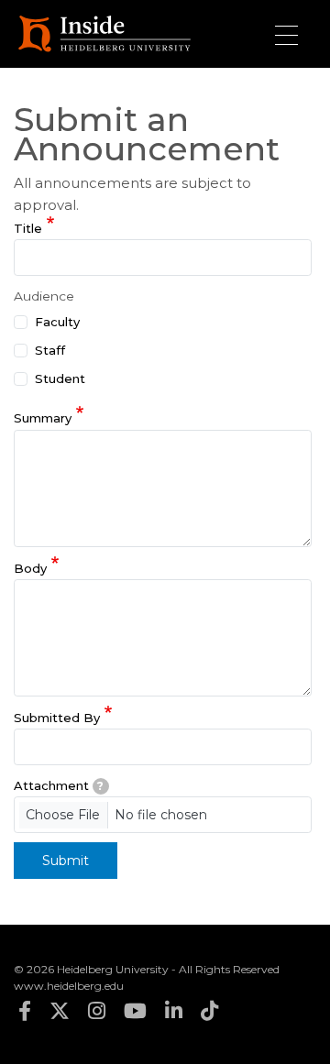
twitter (60, 1011)
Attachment (59, 785)
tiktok (209, 1011)
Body (30, 568)
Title (28, 228)
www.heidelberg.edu (69, 986)
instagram (96, 1011)
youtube (135, 1011)
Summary (43, 418)
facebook (24, 1011)
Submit (65, 860)
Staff (50, 350)
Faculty (57, 321)
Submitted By (57, 717)
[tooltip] (101, 786)
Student (60, 378)
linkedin (173, 1011)
